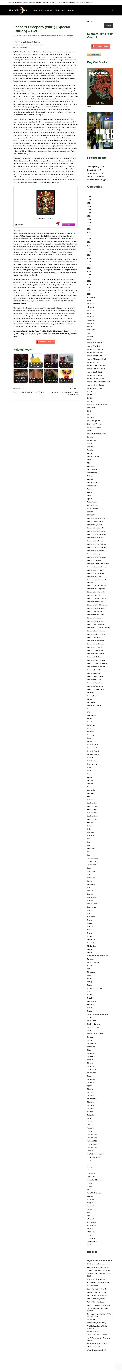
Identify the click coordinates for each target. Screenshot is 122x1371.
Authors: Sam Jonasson (95, 375)
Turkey (89, 1186)
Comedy (90, 479)
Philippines (91, 972)
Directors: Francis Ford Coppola (98, 563)
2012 (89, 248)
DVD (61, 35)
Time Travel (91, 1173)
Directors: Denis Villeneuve (96, 557)
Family (89, 741)
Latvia (89, 887)
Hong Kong (91, 793)
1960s (89, 209)
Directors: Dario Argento (95, 541)
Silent (89, 1050)
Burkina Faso (91, 440)
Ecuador (90, 722)
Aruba (89, 333)
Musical (89, 933)
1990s (89, 219)
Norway (89, 952)
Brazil (89, 430)
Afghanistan (91, 307)
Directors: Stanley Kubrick (96, 660)
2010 (89, 242)
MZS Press (90, 107)
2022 (89, 281)
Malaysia (90, 910)
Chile (89, 460)
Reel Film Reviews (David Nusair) (98, 1305)
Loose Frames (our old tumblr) (97, 1289)
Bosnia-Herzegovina (94, 427)
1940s (89, 203)
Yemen (89, 1235)
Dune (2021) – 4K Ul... (94, 170)
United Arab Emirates (94, 1193)
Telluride (90, 1131)
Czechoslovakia (92, 505)
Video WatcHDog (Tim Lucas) (97, 1343)
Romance (90, 1004)
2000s (29, 35)
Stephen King (91, 1099)
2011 (89, 245)
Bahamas (90, 391)
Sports (89, 1086)
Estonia (89, 738)
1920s (89, 196)
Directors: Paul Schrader (95, 624)
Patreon (90, 965)
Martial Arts (91, 917)
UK (88, 1190)
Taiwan (89, 1121)
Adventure (90, 304)
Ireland (89, 845)
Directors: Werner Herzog (95, 683)
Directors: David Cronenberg (97, 547)
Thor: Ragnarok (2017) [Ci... (96, 167)
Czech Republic (92, 502)
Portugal (90, 982)
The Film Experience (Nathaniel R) (99, 1270)
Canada (90, 450)
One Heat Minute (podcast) (96, 1299)
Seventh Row (91, 1319)
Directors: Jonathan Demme (96, 598)
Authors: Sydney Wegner (95, 378)
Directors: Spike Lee (94, 657)
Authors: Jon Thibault (94, 372)
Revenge (90, 995)
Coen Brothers (92, 473)
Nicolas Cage (91, 946)
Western (90, 1228)
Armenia (90, 326)
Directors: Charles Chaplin (96, 531)
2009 (89, 239)
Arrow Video (91, 330)
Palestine (90, 959)
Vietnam (90, 1209)
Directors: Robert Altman (95, 641)
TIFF (88, 1164)
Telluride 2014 (92, 1138)
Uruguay (90, 1196)
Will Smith (90, 1232)
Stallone (90, 1089)
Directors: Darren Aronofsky (96, 544)
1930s (89, 200)
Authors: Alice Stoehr (94, 346)
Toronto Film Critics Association (97, 1335)
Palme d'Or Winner (93, 962)
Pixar (89, 975)
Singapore (90, 1053)
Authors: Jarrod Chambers (96, 365)
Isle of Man (91, 848)
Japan (89, 868)
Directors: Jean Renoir (94, 576)
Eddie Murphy (92, 725)
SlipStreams (91, 1056)
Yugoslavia (91, 1238)
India (89, 829)
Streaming (90, 1102)
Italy (88, 855)
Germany (90, 783)
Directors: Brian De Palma (96, 528)
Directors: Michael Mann (95, 615)
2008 (89, 235)
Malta (89, 913)
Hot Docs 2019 (92, 819)
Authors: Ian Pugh (93, 362)
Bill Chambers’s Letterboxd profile (98, 1264)
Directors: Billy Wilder (94, 525)
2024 (89, 287)
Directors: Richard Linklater (96, 634)
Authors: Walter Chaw (53, 35)
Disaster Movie (92, 696)
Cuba (89, 495)
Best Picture (97, 404)
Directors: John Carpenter (96, 589)
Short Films (91, 1047)
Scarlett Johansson (93, 1024)
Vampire (90, 1203)
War (88, 1216)
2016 (89, 261)
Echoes (89, 718)
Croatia (89, 492)
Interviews (90, 835)
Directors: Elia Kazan (94, 560)
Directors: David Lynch (94, 554)
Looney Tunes (92, 904)
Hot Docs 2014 (92, 806)
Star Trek (90, 1092)
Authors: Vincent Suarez (95, 385)
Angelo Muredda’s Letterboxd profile (99, 1261)
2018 (89, 268)
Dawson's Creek (92, 508)
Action (89, 300)
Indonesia (90, 832)
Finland (89, 767)
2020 (89, 274)
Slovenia (90, 1063)
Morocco (90, 923)
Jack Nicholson (92, 858)
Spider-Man (91, 1079)
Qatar (89, 991)
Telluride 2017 (92, 1147)
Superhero (90, 1108)
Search (89, 21)
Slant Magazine (92, 1331)
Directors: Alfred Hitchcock (96, 518)
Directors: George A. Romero (97, 567)
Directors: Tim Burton (94, 673)
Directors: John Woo (94, 595)
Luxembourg (91, 907)
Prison (89, 985)
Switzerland (91, 1115)
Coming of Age (92, 482)
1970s (89, 213)
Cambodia (90, 443)
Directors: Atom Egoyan (95, 521)
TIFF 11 (89, 1170)
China (89, 463)
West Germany (92, 1225)
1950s (89, 206)
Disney (89, 699)
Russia (89, 1011)
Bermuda (90, 401)
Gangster (90, 777)
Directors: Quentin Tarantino (96, 631)
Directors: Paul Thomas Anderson (98, 628)
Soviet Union (91, 1073)
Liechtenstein (91, 897)
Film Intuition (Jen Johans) (96, 1279)
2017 (89, 265)
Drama (89, 709)
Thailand (90, 1151)
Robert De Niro (92, 1001)
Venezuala (90, 1206)
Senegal (90, 1037)
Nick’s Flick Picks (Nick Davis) (97, 1295)
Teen (89, 1125)
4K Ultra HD (91, 297)
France (89, 770)
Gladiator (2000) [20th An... (96, 176)
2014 (89, 255)
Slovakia (90, 1060)
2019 (89, 271)
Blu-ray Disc (91, 417)
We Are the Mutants (93, 1347)
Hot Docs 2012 (92, 803)
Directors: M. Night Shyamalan (97, 605)
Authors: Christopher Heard (96, 359)
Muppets (90, 926)
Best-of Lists (91, 408)
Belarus (89, 395)
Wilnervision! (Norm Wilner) (96, 1350)
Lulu (88, 151)
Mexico (89, 920)
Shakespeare (91, 1043)
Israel (89, 852)
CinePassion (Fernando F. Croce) (98, 1267)
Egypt (89, 728)
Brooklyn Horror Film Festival (97, 434)
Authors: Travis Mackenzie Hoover (98, 382)
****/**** (89, 193)
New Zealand (91, 943)
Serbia (89, 1040)
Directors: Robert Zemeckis (96, 644)
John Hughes (91, 871)
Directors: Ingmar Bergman (96, 573)
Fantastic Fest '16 (93, 754)
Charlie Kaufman (93, 456)
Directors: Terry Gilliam (95, 670)
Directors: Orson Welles (95, 621)
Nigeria (89, 949)
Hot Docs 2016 (92, 809)
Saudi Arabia (91, 1021)
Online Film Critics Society (96, 1302)
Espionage (91, 735)
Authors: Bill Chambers (39, 35)
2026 (89, 294)
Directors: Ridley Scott (94, 637)
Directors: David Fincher (95, 550)
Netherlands (91, 939)
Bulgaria (90, 437)
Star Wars (90, 1095)
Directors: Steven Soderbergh (97, 663)
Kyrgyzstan (91, 884)
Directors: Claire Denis (95, 538)
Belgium (90, 398)
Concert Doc (91, 486)
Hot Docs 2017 (92, 813)
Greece (89, 787)
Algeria (89, 313)
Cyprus (89, 499)
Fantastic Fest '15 (93, 751)
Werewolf (90, 1219)
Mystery (70, 35)
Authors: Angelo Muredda (95, 349)
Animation (90, 317)
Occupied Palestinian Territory (97, 956)
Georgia (90, 780)
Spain (89, 1076)
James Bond (91, 865)
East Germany (92, 715)
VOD (89, 1212)
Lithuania (90, 900)
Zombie (89, 1245)
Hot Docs (90, 800)
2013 (89, 252)
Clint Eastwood (92, 469)
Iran (88, 839)
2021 (89, 278)
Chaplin (90, 453)
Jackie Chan (91, 861)
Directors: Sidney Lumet (95, 650)
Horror (66, 35)
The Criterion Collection (95, 1154)
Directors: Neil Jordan (94, 618)
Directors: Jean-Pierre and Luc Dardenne (97, 581)
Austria (89, 339)
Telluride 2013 (92, 1134)
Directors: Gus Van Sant (95, 570)
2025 (89, 291)
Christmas (90, 466)
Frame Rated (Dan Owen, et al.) (98, 1282)
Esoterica (90, 731)
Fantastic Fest (92, 748)
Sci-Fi (89, 1030)
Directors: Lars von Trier (95, 602)
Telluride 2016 (92, 1144)
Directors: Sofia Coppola (95, 653)
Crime (89, 489)
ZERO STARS (92, 1241)
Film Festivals (92, 764)
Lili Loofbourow (92, 1286)
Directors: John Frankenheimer (97, 592)
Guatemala (91, 790)
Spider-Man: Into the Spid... (96, 173)
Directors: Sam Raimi (94, 647)
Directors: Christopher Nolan (96, 534)
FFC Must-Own (92, 761)
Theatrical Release (93, 1157)
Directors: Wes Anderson (95, 686)
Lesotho (90, 894)
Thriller (89, 1160)
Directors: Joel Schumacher (96, 585)
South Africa (91, 1066)
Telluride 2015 (92, 1141)
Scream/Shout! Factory (95, 1034)
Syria (89, 1118)
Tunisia (89, 1183)
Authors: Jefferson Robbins (96, 369)
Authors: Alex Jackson (94, 343)
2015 (89, 258)
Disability (90, 692)
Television (90, 1128)
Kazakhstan (91, 878)
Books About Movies (94, 424)
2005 (89, 226)
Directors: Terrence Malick (96, 666)
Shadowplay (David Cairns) (96, 1323)
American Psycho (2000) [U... (97, 180)
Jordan (89, 874)
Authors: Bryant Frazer (94, 356)
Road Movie (91, 998)
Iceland (89, 826)
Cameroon (90, 447)
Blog (88, 414)
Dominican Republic (94, 705)
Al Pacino (90, 310)
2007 (89, 232)
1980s (89, 216)
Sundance (90, 1105)
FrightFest (90, 774)
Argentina (90, 323)
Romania (90, 1008)
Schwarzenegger (93, 1027)
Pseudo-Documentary (94, 988)
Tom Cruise (91, 1177)
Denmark (90, 512)
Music (89, 930)
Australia (90, 336)
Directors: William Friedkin (96, 689)
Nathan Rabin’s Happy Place (97, 1292)
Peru (88, 969)
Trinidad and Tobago (94, 1180)
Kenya (89, 881)
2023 (89, 284)
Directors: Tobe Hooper (95, 676)
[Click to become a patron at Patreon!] (45, 342)
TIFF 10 (90, 1167)
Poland (89, 978)
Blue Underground (93, 421)
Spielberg (90, 1082)
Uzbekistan (91, 1199)
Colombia (90, 476)
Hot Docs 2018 (92, 816)
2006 (89, 229)
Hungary (90, 822)
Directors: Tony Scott (94, 679)
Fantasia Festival (93, 744)
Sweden (90, 1112)
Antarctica (90, 320)
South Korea (91, 1069)
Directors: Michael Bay (94, 611)
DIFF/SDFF (91, 515)
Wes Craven (91, 1222)
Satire (89, 1017)
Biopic (89, 411)
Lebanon (90, 891)
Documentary (91, 702)
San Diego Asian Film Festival (97, 1014)
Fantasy (90, 757)
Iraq (88, 842)
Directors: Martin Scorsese (96, 608)
